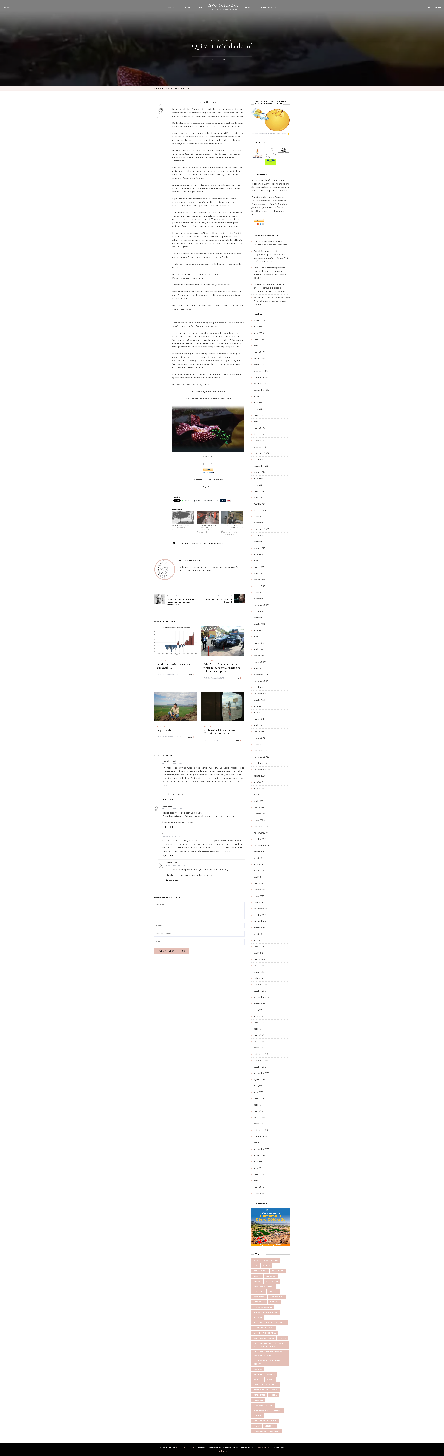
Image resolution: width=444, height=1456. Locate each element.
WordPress (222, 1451)
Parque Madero (217, 543)
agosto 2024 (259, 472)
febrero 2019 (260, 890)
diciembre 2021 (261, 675)
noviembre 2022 (261, 605)
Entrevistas (272, 1281)
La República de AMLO (264, 1338)
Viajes (257, 1426)
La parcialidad (164, 730)
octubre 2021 (260, 687)
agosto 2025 (259, 396)
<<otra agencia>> (193, 340)
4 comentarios (234, 60)
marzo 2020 (259, 807)
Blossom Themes (263, 1448)
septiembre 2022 (262, 618)
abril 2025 (258, 422)
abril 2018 (258, 953)
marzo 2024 (259, 504)
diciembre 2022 (261, 599)
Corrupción (278, 1271)
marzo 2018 (259, 959)
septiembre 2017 (261, 997)
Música (270, 1379)
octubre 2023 (260, 535)
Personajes (259, 1395)
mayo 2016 (259, 1098)
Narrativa (248, 7)
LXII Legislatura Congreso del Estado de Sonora (268, 1353)
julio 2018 (258, 934)
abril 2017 (258, 1029)
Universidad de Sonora (265, 1421)
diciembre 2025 (261, 371)
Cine (256, 1266)
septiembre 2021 (261, 694)
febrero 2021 (260, 738)
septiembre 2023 (262, 542)
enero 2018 (259, 972)
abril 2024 (258, 497)
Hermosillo (259, 1302)
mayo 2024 (259, 491)
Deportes (270, 1276)
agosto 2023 (259, 548)
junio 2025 (259, 409)
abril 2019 (258, 877)
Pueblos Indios (261, 1410)
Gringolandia (277, 1297)
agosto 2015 (259, 1155)
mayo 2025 (259, 415)
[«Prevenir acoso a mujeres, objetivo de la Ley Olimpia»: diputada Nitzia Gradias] (232, 517)
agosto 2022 (259, 624)
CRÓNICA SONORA (223, 6)
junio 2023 (259, 561)
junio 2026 (259, 333)
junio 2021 (258, 713)
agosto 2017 (259, 1004)
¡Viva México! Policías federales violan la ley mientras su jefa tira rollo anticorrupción (222, 668)
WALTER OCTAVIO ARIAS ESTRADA (270, 297)
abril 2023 (258, 573)
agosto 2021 (259, 700)
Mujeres (206, 543)
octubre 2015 (260, 1143)
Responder (170, 799)
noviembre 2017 (261, 985)
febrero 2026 (260, 358)
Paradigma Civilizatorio (265, 1390)
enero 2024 (259, 516)
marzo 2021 (259, 731)
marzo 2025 (259, 428)
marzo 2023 (259, 580)
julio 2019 (258, 858)
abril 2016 (258, 1105)
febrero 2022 (260, 662)
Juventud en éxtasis (264, 1328)
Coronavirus (260, 1271)
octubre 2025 (260, 384)
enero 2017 (259, 1048)
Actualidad (185, 7)
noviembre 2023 (261, 529)
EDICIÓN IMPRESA (267, 7)
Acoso (187, 543)
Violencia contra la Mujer (267, 1431)
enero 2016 (259, 1124)
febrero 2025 (260, 434)
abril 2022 (258, 649)
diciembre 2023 (261, 523)
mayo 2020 (259, 795)
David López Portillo (161, 119)
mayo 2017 (259, 1023)
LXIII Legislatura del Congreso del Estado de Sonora (269, 1345)
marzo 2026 (259, 352)
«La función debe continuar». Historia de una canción (220, 731)
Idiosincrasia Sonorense (266, 1312)
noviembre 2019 (261, 833)
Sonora (257, 1416)
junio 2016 (258, 1092)
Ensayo (257, 1281)
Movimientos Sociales (264, 1374)
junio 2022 (259, 637)
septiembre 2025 (262, 390)
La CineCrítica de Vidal (265, 1333)
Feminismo (258, 1291)
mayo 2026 (259, 339)
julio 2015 (258, 1162)
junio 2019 (258, 864)
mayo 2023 (259, 567)
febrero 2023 (260, 586)
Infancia (258, 1317)
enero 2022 (259, 668)
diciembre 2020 (261, 750)
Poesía (273, 1395)
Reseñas (278, 1410)
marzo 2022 (259, 656)
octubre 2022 (260, 611)
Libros (282, 1338)
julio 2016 (258, 1086)
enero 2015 (259, 1193)
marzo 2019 (259, 883)
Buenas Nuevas (271, 1260)
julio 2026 (258, 327)
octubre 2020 (260, 763)
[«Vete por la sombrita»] (183, 517)
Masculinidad (196, 543)
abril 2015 (258, 1181)
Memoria (258, 1369)
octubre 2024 (260, 460)
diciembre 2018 (261, 902)
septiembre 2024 (262, 466)
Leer (190, 675)
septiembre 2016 (261, 1073)
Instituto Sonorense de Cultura (270, 1322)
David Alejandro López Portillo (210, 392)
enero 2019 (259, 896)
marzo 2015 (259, 1187)
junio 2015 (258, 1168)
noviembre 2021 (261, 681)
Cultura (199, 7)
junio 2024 (259, 485)
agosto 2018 (259, 928)
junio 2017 (258, 1016)
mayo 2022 (259, 643)
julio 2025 (258, 403)
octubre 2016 (260, 1067)
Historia (274, 1302)
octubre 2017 (260, 991)
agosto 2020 (259, 776)
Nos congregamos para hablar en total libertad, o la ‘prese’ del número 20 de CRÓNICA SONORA (271, 287)
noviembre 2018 (261, 909)
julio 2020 (258, 782)
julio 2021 (258, 706)
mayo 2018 (259, 947)
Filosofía (273, 1291)
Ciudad (266, 1266)
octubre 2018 (260, 915)
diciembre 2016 (261, 1054)
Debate (257, 1276)
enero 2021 (259, 744)
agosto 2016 (259, 1079)
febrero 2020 (260, 814)
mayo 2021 (259, 719)
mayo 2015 (259, 1174)
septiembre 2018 (261, 921)
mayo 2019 (259, 871)
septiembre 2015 (261, 1149)
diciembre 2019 (261, 826)
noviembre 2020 (261, 757)
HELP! (208, 464)
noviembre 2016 (261, 1060)
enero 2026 (259, 365)
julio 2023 (258, 554)
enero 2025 (259, 441)
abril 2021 (258, 725)
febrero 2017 (260, 1042)
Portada (172, 7)
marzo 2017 (259, 1035)
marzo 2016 (259, 1111)
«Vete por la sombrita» (181, 525)
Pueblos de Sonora (263, 1405)
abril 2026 (258, 346)
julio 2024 (258, 478)
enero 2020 (259, 820)
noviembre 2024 (261, 453)
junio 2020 (259, 788)
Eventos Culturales (263, 1286)
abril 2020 (258, 801)
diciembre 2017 (261, 978)
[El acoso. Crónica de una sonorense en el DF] (208, 517)
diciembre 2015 (261, 1130)
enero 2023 (259, 592)
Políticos (258, 1400)
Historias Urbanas (263, 1307)
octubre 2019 (260, 839)
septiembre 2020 (262, 770)
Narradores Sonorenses (266, 1384)
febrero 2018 (260, 966)
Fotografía (259, 1297)
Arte (256, 1260)
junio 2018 (258, 940)
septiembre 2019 (261, 845)
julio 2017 (258, 1010)
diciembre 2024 (261, 447)
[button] (257, 153)
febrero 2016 (259, 1117)
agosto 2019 (259, 852)
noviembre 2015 (261, 1136)
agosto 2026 (259, 320)
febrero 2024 (260, 510)
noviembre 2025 (261, 377)
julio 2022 (258, 630)
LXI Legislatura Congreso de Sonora (268, 1362)
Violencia (269, 1426)
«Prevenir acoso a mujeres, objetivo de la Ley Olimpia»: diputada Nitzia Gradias (232, 527)
